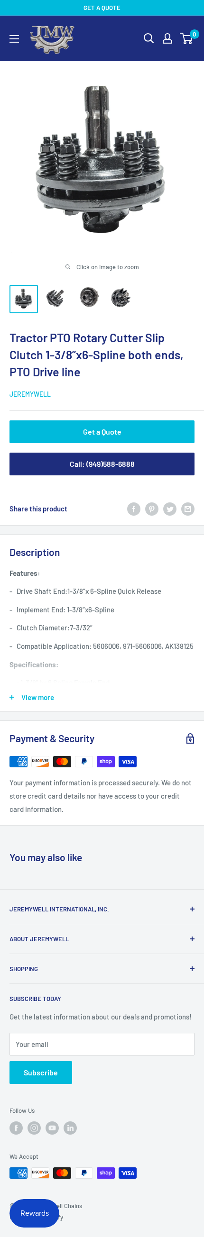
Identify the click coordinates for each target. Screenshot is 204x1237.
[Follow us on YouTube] (52, 1128)
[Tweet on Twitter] (169, 508)
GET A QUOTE (102, 7)
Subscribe (41, 1072)
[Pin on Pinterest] (151, 508)
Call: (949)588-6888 (102, 463)
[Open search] (149, 38)
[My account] (167, 38)
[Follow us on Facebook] (16, 1128)
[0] (187, 38)
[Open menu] (14, 39)
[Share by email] (188, 508)
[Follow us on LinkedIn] (70, 1128)
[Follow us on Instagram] (34, 1128)
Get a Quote (102, 431)
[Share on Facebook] (133, 508)
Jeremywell (30, 394)
